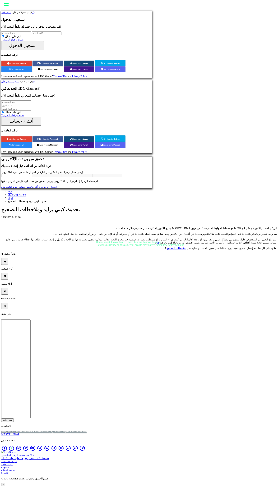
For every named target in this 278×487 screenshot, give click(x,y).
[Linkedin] (75, 448)
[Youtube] (33, 448)
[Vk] (47, 448)
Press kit (5, 473)
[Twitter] (11, 448)
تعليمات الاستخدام (9, 461)
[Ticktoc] (54, 448)
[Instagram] (18, 448)
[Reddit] (68, 448)
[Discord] (61, 448)
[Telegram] (82, 448)
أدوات (15, 455)
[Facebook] (4, 448)
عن (27, 455)
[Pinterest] (26, 448)
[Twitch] (40, 448)
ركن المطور (6, 455)
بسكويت (5, 467)
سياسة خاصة (7, 464)
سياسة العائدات (8, 470)
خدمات (22, 455)
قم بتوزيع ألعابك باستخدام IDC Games (25, 458)
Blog (32, 455)
